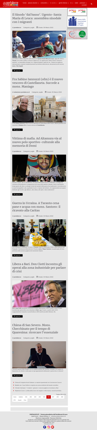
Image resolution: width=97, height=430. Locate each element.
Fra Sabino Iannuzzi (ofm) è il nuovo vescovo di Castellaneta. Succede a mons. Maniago (37, 82)
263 (35, 397)
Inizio (14, 397)
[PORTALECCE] (10, 3)
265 (44, 397)
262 (31, 397)
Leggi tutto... (18, 70)
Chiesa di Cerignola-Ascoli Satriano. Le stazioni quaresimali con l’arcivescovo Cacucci (38, 382)
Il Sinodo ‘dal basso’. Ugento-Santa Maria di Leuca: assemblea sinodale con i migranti (36, 18)
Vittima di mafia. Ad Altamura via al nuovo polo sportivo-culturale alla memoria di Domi (37, 142)
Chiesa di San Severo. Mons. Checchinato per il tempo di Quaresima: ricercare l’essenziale (35, 328)
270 (14, 400)
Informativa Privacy (48, 424)
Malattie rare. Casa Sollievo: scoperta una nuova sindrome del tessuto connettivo (36, 385)
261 (26, 397)
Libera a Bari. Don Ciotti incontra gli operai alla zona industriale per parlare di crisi (39, 267)
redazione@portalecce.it (58, 416)
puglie (32, 27)
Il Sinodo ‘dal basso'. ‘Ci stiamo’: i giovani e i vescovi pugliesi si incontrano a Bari (36, 388)
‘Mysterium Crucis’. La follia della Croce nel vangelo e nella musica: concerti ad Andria (38, 390)
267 (53, 397)
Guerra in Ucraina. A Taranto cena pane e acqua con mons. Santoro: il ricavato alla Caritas (36, 206)
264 (40, 397)
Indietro (21, 397)
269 (62, 397)
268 (58, 397)
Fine (25, 400)
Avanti (19, 400)
